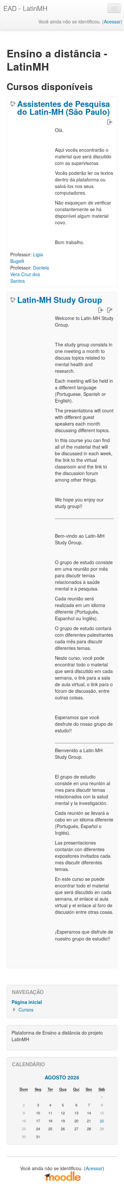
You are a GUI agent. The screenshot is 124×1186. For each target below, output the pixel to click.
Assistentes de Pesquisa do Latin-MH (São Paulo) (63, 107)
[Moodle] (62, 1175)
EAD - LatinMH (25, 8)
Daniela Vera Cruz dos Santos (29, 274)
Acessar (112, 21)
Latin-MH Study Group (59, 300)
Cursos (26, 1009)
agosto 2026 (62, 1077)
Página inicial (27, 1002)
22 (102, 1120)
